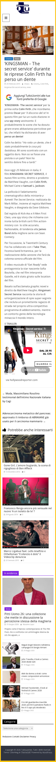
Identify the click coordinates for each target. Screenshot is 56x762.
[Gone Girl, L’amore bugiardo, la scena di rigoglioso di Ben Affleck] (23, 436)
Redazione (7, 736)
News (17, 59)
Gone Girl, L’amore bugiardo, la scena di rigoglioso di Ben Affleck (27, 467)
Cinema (9, 59)
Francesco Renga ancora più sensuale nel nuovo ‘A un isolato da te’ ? (28, 510)
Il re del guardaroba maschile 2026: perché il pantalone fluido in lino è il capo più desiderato (36, 705)
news (29, 87)
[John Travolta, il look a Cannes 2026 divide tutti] (11, 658)
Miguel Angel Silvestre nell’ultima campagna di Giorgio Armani (35, 646)
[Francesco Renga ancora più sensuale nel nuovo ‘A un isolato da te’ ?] (25, 479)
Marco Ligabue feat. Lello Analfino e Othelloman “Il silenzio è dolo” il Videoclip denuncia (25, 554)
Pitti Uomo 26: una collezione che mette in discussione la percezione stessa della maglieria (27, 617)
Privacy (33, 736)
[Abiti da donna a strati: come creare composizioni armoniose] (11, 672)
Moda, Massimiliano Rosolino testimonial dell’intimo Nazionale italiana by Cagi (26, 397)
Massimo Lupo (28, 624)
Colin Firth (44, 84)
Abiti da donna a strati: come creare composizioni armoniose (35, 675)
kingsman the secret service (15, 87)
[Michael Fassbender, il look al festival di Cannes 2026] (11, 686)
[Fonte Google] (28, 97)
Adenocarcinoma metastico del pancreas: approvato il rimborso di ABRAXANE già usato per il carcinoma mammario (26, 417)
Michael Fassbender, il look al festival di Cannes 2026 (34, 689)
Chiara (27, 84)
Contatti (15, 736)
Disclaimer (24, 736)
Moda (8, 609)
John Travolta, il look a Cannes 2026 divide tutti (34, 660)
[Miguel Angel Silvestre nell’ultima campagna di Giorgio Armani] (11, 643)
